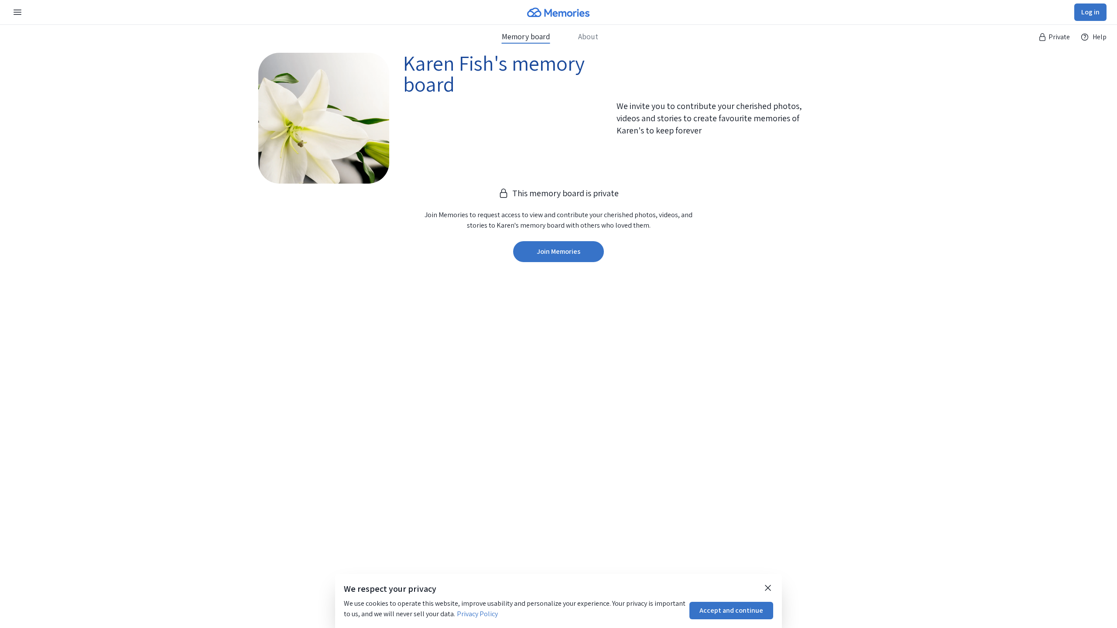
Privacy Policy (477, 613)
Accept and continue (731, 610)
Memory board (526, 36)
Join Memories (558, 251)
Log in (1090, 12)
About (588, 36)
